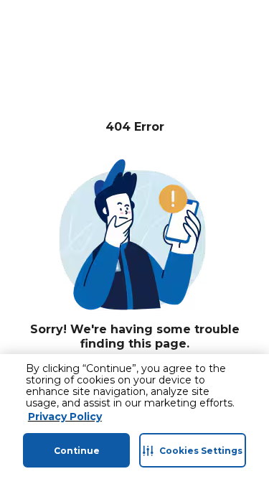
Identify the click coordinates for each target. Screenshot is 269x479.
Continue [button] (77, 450)
